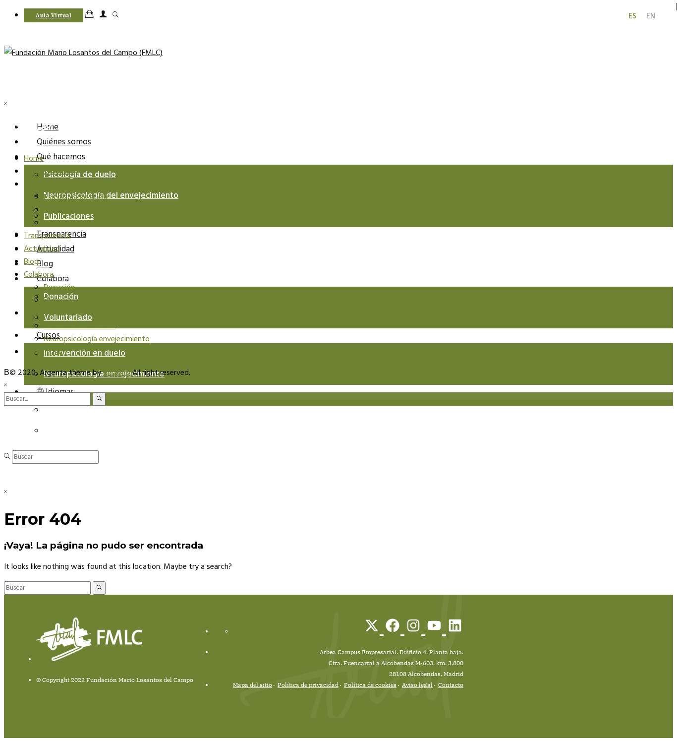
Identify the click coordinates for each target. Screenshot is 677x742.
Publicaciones (66, 223)
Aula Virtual (43, 352)
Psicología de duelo (80, 175)
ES (48, 430)
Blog (45, 264)
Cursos (35, 313)
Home (34, 158)
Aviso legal (417, 684)
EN (48, 410)
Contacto (450, 684)
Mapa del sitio (252, 684)
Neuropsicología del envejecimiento (111, 195)
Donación (59, 287)
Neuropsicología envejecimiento (97, 339)
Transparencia (47, 236)
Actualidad (42, 249)
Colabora (39, 274)
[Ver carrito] (91, 15)
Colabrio (116, 373)
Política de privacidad (308, 684)
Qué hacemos (61, 157)
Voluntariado (68, 317)
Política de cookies (370, 684)
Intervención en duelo (84, 353)
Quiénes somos (64, 142)
